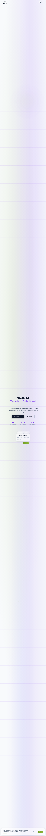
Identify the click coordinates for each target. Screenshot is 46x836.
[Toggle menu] (43, 2)
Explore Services (17, 416)
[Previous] (2, 418)
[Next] (44, 418)
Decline (34, 831)
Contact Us (29, 416)
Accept (40, 831)
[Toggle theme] (40, 2)
